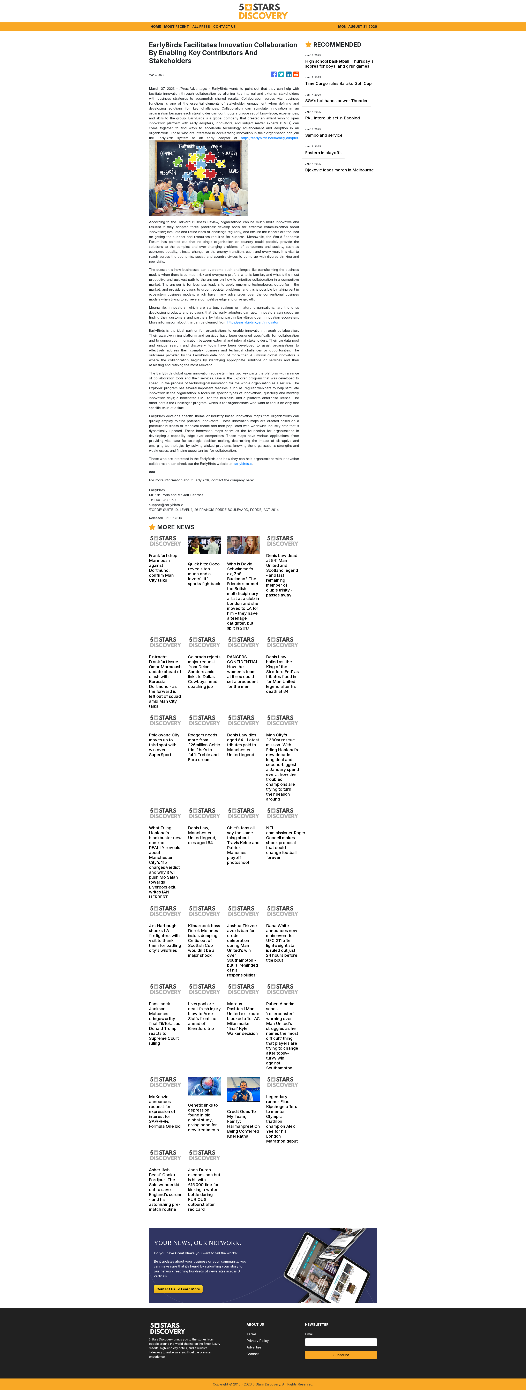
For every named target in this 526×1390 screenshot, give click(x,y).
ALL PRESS (201, 26)
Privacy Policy (258, 1341)
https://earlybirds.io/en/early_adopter (269, 138)
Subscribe (341, 1355)
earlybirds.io (242, 464)
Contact (253, 1354)
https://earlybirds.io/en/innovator (252, 322)
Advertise (254, 1347)
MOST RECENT (176, 26)
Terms (251, 1334)
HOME (156, 26)
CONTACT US (224, 26)
